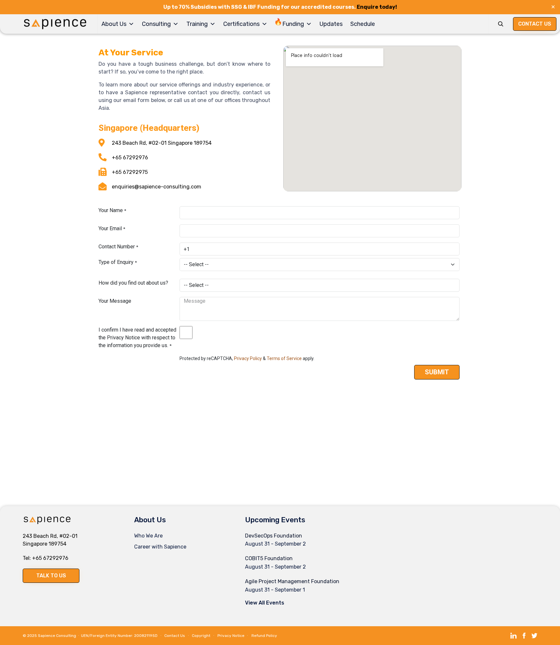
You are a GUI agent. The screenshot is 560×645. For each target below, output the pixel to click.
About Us (113, 24)
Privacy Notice (230, 635)
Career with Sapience (160, 547)
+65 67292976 (50, 558)
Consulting (156, 24)
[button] (51, 576)
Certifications (241, 24)
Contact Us (174, 635)
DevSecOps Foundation (273, 536)
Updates (331, 24)
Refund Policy (264, 635)
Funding (293, 24)
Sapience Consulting (57, 635)
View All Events (264, 603)
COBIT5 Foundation (269, 558)
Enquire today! (377, 7)
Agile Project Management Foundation (292, 581)
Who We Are (148, 536)
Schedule (362, 24)
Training (197, 24)
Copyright (201, 635)
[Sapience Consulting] (55, 24)
